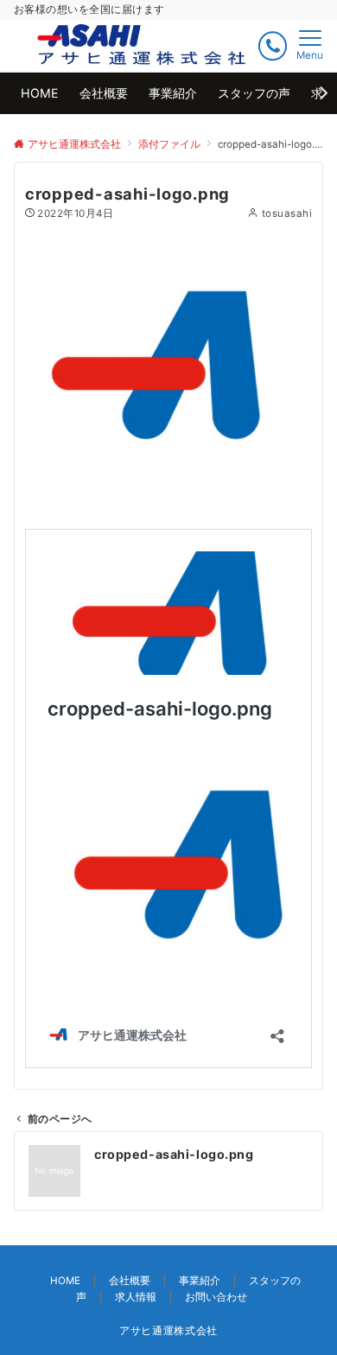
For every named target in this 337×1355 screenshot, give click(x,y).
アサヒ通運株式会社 (168, 1331)
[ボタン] (272, 46)
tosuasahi (287, 213)
